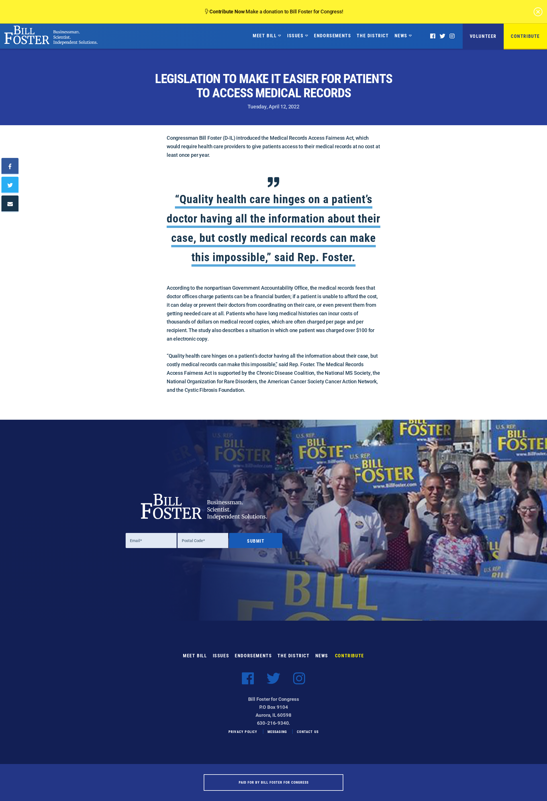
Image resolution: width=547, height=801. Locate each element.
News (401, 35)
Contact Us (308, 731)
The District (373, 35)
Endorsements (332, 35)
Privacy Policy (243, 731)
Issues (295, 35)
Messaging (277, 731)
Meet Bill (265, 35)
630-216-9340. (273, 723)
